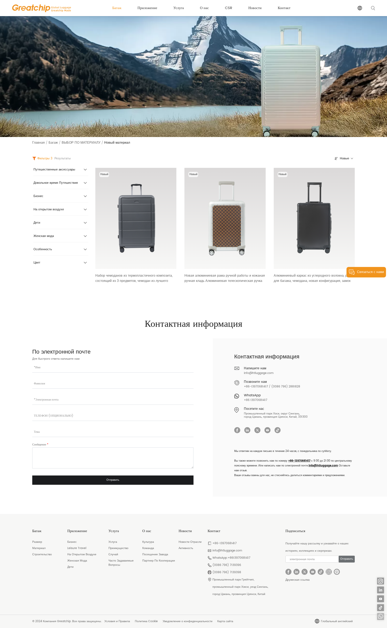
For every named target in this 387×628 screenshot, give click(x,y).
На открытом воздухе (48, 209)
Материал (39, 548)
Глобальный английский (337, 621)
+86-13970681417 (299, 461)
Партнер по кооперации (158, 560)
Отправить (112, 480)
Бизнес (38, 196)
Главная (38, 142)
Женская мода (43, 236)
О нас (204, 8)
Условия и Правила (117, 621)
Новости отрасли (190, 542)
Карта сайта (225, 621)
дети (70, 567)
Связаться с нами (370, 272)
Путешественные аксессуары (54, 169)
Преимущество (118, 548)
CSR (228, 8)
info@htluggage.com (259, 373)
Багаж (116, 8)
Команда (148, 548)
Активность (186, 548)
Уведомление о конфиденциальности (187, 621)
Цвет (36, 262)
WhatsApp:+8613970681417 (231, 557)
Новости (255, 8)
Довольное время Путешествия (55, 182)
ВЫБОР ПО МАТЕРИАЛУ (81, 142)
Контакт (284, 8)
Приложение (147, 8)
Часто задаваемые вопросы (121, 562)
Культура (148, 542)
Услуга (178, 8)
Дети (36, 222)
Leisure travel (76, 548)
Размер (37, 542)
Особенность (42, 249)
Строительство (42, 554)
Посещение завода (155, 554)
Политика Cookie (146, 621)
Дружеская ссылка (297, 579)
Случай (113, 554)
